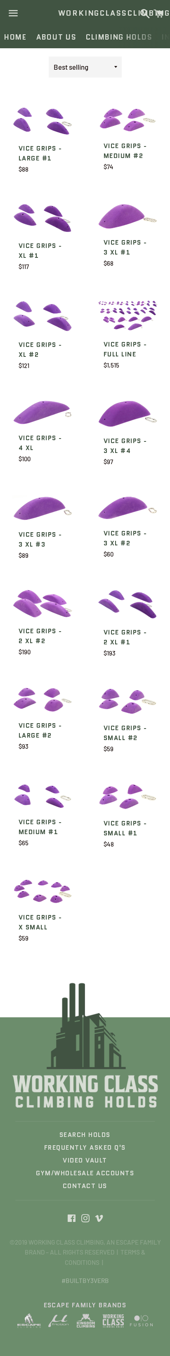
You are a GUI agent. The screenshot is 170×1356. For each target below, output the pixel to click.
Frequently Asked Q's (85, 1147)
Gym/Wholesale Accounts (85, 1173)
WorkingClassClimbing (85, 13)
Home (15, 37)
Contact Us (85, 1186)
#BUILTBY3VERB (85, 1280)
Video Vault (85, 1160)
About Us (56, 37)
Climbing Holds (119, 37)
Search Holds (85, 1134)
